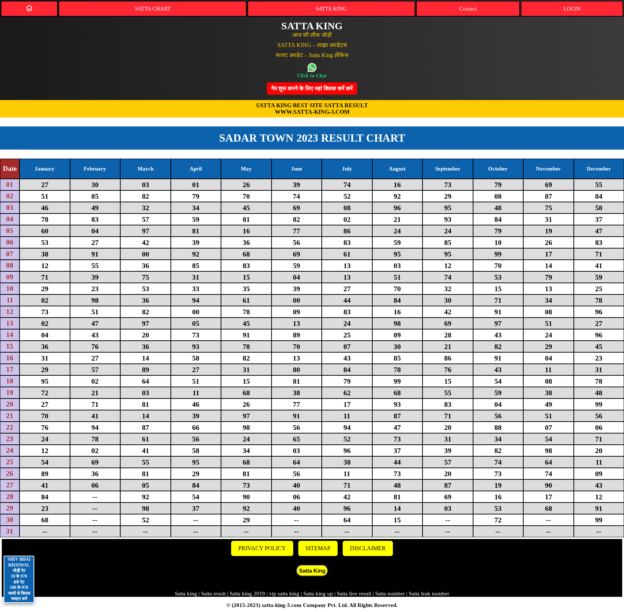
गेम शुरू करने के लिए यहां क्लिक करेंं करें (312, 88)
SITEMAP (318, 548)
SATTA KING (331, 9)
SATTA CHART (152, 9)
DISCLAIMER (368, 548)
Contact (468, 9)
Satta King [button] (312, 571)
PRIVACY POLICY (262, 548)
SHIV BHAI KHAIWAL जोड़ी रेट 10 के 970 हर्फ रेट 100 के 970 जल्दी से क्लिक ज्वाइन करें (19, 579)
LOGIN (572, 9)
